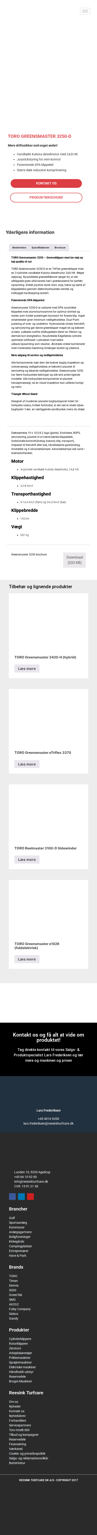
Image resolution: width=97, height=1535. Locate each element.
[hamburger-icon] (85, 11)
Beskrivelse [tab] (19, 247)
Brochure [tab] (60, 247)
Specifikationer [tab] (40, 247)
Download (75, 560)
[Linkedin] (21, 1196)
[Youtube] (30, 1196)
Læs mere (27, 668)
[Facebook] (12, 1196)
